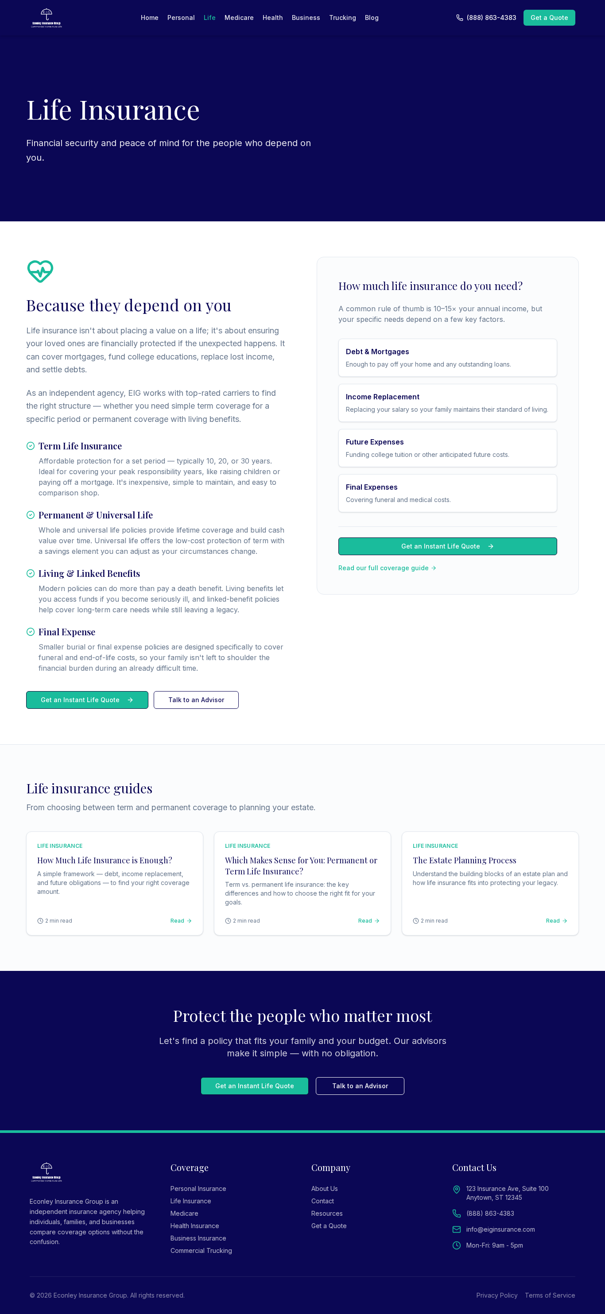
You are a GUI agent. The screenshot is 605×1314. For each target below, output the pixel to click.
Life (210, 17)
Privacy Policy (497, 1295)
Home (150, 17)
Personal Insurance (198, 1188)
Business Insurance (198, 1238)
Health (273, 17)
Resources (327, 1213)
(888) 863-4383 (491, 17)
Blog (372, 17)
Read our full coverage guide (383, 568)
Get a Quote (549, 17)
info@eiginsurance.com (500, 1229)
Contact (322, 1201)
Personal (181, 17)
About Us (324, 1188)
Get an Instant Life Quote (80, 699)
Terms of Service (550, 1295)
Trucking (342, 17)
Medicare (239, 17)
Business (306, 17)
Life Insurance (191, 1201)
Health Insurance (195, 1225)
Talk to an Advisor (196, 699)
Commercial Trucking (201, 1250)
